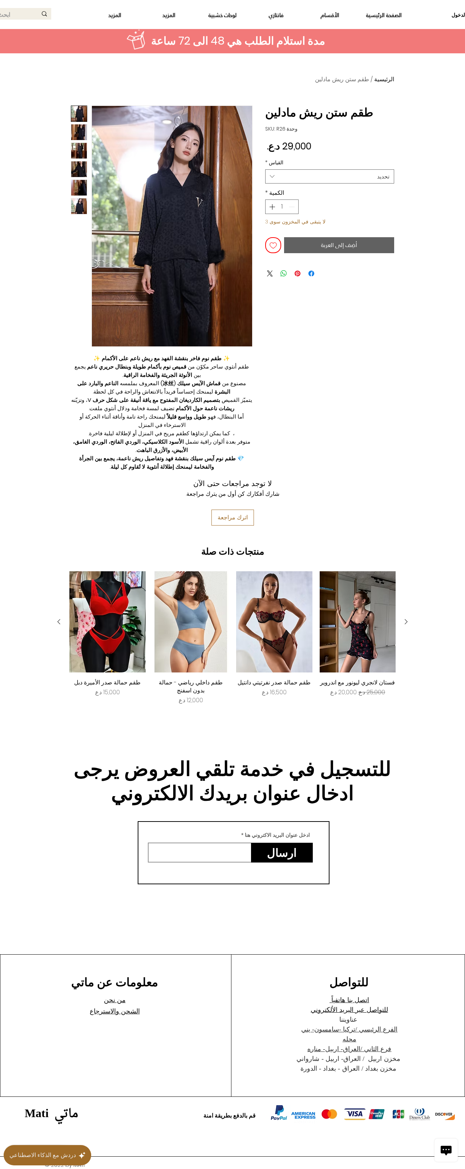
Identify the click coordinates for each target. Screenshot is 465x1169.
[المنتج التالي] (58, 621)
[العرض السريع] (358, 621)
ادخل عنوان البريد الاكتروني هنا (277, 834)
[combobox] (329, 176)
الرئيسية (384, 79)
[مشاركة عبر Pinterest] (297, 273)
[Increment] (271, 207)
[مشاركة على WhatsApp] (283, 273)
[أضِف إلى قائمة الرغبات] (273, 245)
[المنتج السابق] (406, 621)
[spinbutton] (281, 207)
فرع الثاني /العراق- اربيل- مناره (349, 1049)
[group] (232, 638)
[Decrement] (292, 207)
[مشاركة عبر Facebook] (311, 273)
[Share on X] (270, 273)
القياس (274, 162)
